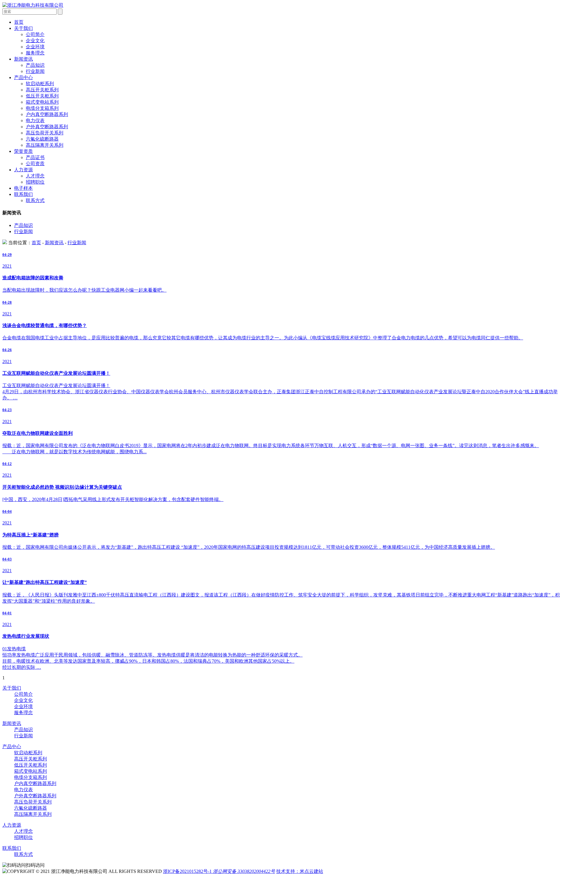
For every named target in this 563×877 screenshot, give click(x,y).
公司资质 (35, 163)
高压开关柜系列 (42, 89)
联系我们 (23, 194)
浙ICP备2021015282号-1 (187, 871)
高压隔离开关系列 (44, 145)
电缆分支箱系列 (42, 108)
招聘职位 (35, 181)
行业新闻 (35, 71)
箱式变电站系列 (42, 102)
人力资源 (23, 169)
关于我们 (23, 28)
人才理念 (35, 175)
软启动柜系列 (40, 83)
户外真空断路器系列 (47, 126)
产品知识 (35, 65)
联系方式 (35, 200)
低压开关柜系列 (42, 95)
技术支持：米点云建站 (299, 871)
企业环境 (35, 46)
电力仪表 (35, 120)
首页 (18, 22)
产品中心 (23, 77)
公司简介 (35, 34)
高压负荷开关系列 (44, 132)
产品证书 (35, 157)
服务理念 (35, 52)
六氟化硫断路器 (42, 138)
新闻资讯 (23, 59)
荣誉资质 (23, 151)
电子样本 (23, 188)
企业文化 (35, 40)
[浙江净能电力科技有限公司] (32, 5)
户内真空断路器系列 (47, 114)
